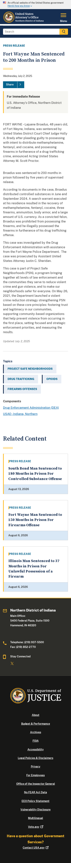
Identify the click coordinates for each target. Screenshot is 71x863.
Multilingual (35, 818)
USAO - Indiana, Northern (20, 414)
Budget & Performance (35, 723)
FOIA (36, 740)
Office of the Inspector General (35, 783)
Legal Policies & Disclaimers (35, 758)
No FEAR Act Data (35, 792)
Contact (33, 847)
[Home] (23, 21)
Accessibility (35, 749)
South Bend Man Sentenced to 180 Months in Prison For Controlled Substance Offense (35, 473)
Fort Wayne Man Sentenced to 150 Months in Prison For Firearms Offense (35, 520)
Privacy (35, 766)
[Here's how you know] (35, 4)
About (35, 715)
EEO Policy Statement (35, 801)
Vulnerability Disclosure (35, 809)
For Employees (35, 775)
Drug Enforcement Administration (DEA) (31, 408)
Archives (35, 732)
